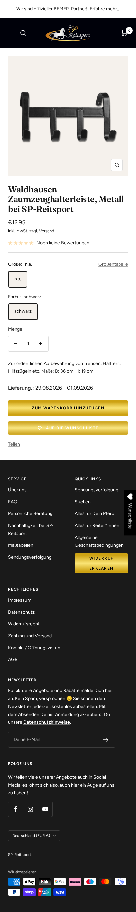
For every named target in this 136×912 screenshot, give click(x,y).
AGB (12, 659)
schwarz (23, 311)
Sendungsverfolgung (29, 557)
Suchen (83, 502)
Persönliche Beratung (30, 513)
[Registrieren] (106, 739)
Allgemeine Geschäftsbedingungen (99, 541)
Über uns (17, 490)
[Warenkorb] (124, 33)
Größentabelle (113, 264)
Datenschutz (21, 612)
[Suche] (23, 33)
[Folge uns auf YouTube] (45, 809)
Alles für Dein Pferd (94, 513)
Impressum (19, 600)
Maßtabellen (20, 545)
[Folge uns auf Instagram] (30, 809)
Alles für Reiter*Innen (97, 525)
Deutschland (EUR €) (31, 835)
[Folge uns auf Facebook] (15, 809)
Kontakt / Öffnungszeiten (34, 647)
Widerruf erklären (101, 563)
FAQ (12, 502)
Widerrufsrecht (24, 624)
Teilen (14, 444)
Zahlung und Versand (30, 636)
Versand (46, 230)
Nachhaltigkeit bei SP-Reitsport (31, 529)
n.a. (17, 279)
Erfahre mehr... (105, 9)
